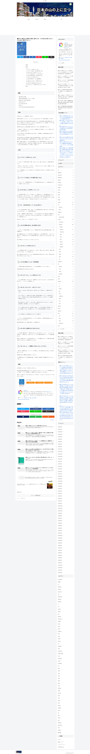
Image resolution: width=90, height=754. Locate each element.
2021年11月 (60, 454)
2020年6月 (60, 491)
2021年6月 (60, 463)
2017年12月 (60, 565)
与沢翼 (66, 244)
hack (65, 197)
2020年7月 (60, 488)
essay (65, 189)
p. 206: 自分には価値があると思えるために (34, 83)
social (65, 308)
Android (66, 266)
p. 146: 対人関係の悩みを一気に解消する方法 (34, 75)
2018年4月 (60, 555)
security (65, 306)
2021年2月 (60, 471)
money (65, 219)
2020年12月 (60, 476)
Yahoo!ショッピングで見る (48, 382)
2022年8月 (60, 441)
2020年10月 (60, 481)
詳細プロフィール (49, 391)
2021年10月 (60, 456)
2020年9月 (60, 483)
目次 (34, 62)
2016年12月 (60, 567)
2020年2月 (60, 500)
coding (65, 180)
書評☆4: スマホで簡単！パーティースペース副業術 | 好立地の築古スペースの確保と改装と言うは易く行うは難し (65, 86)
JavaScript (66, 296)
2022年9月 (60, 439)
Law (65, 214)
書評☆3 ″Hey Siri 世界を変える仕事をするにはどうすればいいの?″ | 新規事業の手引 (66, 139)
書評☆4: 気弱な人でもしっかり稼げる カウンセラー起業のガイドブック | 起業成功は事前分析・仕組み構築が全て (65, 72)
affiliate (59, 581)
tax (66, 259)
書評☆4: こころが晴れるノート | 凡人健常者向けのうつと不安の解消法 (65, 77)
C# (66, 286)
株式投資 (35, 397)
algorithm (65, 172)
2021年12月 (60, 451)
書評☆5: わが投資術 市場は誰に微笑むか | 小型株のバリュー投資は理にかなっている (65, 91)
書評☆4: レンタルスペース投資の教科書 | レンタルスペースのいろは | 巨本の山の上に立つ (66, 372)
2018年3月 (60, 557)
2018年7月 (60, 547)
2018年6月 (60, 550)
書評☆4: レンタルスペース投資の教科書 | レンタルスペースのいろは (65, 81)
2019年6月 (60, 520)
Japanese (65, 212)
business (66, 207)
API (66, 315)
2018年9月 (60, 542)
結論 (27, 86)
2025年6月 (60, 426)
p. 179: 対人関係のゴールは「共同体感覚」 (34, 78)
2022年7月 (60, 444)
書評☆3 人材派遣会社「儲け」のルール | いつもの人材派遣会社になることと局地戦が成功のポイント (66, 117)
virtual (66, 271)
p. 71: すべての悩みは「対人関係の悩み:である (35, 70)
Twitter (19, 399)
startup (66, 241)
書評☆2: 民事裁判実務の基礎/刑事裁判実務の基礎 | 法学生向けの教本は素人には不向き (65, 108)
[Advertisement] (45, 28)
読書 (30, 397)
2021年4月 (60, 466)
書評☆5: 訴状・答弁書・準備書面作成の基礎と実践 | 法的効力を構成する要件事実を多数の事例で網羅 (65, 102)
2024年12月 (60, 431)
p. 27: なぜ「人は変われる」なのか (33, 69)
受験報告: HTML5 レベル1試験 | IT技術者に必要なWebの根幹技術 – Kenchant (66, 401)
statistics (59, 707)
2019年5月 (60, 523)
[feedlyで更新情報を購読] (36, 417)
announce (65, 175)
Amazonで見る (31, 382)
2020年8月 (60, 486)
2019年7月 (60, 518)
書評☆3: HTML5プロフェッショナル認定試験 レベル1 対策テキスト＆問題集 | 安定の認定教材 (66, 398)
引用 (27, 67)
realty (66, 254)
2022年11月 (60, 436)
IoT (65, 204)
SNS (66, 320)
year (65, 325)
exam (65, 192)
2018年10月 (60, 540)
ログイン (59, 739)
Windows (66, 273)
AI (65, 170)
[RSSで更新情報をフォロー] (48, 417)
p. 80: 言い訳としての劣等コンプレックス (34, 72)
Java (66, 293)
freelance (66, 229)
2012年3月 (60, 572)
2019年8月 (60, 515)
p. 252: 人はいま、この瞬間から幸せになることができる (36, 84)
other (66, 209)
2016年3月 (60, 570)
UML (66, 303)
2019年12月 (60, 505)
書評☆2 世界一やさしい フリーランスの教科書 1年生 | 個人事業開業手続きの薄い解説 (66, 128)
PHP (66, 301)
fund (66, 249)
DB (66, 291)
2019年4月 (60, 525)
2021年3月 (60, 468)
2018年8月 (60, 545)
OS (65, 264)
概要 (27, 64)
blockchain (65, 177)
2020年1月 (60, 503)
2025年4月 (60, 429)
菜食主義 (25, 397)
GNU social (27, 399)
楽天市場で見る (39, 382)
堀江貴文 (66, 246)
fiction (65, 194)
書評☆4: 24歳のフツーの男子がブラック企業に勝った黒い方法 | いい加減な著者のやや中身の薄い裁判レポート (65, 97)
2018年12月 (60, 535)
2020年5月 (60, 493)
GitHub (24, 399)
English (65, 187)
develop (65, 182)
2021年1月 (60, 473)
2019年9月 (60, 513)
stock (66, 256)
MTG (28, 397)
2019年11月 (60, 508)
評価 (27, 66)
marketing (66, 231)
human (65, 202)
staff (66, 239)
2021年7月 (60, 461)
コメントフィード (61, 744)
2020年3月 (60, 498)
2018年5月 (60, 552)
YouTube (21, 399)
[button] (72, 63)
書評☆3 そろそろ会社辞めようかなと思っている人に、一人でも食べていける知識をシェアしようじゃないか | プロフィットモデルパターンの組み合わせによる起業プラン (66, 154)
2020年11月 (60, 478)
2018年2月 (60, 560)
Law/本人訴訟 (66, 217)
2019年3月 (60, 528)
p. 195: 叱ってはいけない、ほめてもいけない (34, 81)
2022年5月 (60, 449)
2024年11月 (60, 434)
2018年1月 (60, 562)
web (65, 313)
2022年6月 (60, 446)
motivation (65, 261)
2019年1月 (60, 533)
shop (66, 236)
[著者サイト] (23, 417)
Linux (59, 656)
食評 (32, 397)
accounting (66, 222)
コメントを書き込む (36, 495)
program (65, 281)
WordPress (66, 323)
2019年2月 (60, 530)
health (65, 199)
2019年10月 (60, 510)
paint (65, 278)
